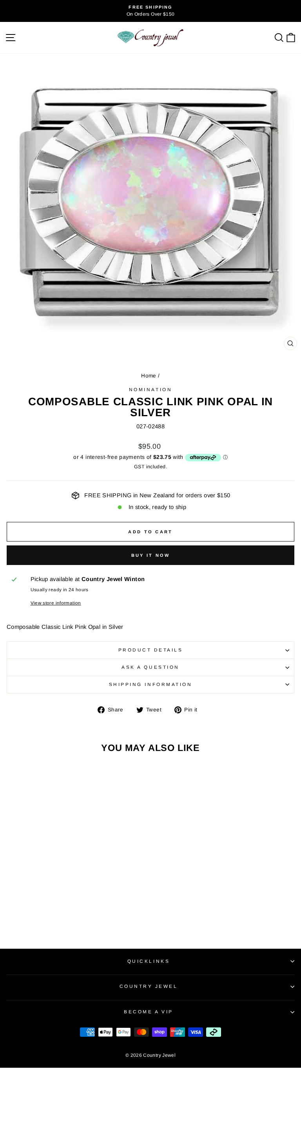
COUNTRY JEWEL (149, 986)
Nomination (150, 389)
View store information (56, 602)
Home (148, 376)
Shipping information (150, 684)
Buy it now (150, 555)
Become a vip (148, 1011)
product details (150, 649)
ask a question (150, 667)
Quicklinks (148, 961)
